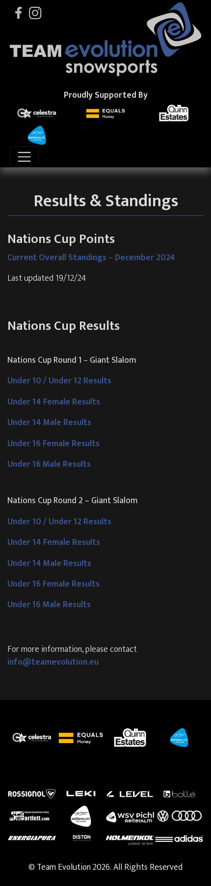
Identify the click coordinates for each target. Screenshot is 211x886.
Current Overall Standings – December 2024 (91, 257)
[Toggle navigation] (24, 156)
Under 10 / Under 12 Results (59, 381)
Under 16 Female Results (53, 443)
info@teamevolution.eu (53, 662)
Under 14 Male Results (49, 422)
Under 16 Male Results (49, 464)
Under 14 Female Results (53, 402)
